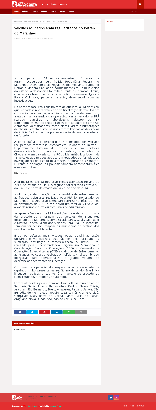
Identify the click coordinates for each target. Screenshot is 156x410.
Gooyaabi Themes (55, 406)
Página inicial (18, 21)
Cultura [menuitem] (25, 11)
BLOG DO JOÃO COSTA (23, 38)
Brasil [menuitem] (62, 11)
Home (46, 4)
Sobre (54, 4)
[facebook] (131, 11)
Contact (64, 4)
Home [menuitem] (16, 11)
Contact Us (140, 406)
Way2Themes (32, 406)
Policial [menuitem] (54, 11)
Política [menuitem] (44, 11)
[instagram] (135, 11)
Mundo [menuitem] (71, 11)
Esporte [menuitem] (35, 11)
